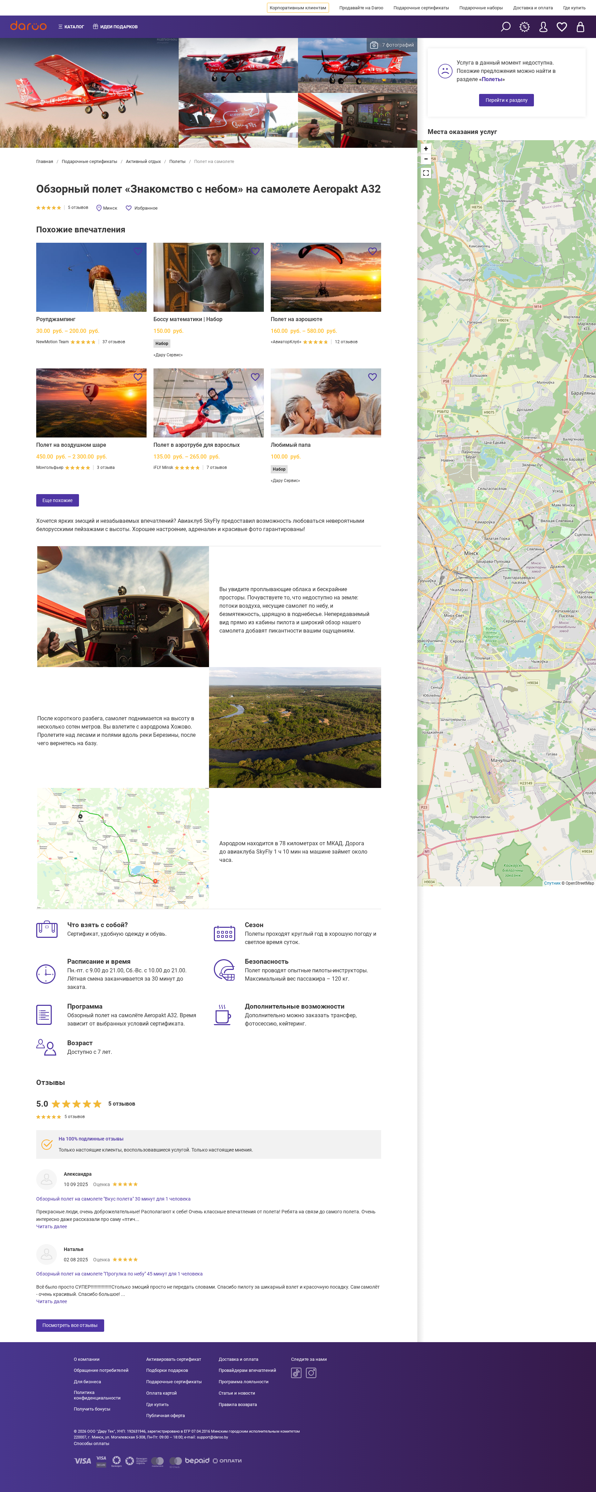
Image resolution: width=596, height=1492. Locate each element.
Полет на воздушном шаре (71, 445)
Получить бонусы (92, 1409)
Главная (45, 161)
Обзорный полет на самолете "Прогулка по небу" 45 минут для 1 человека (119, 1274)
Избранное (146, 208)
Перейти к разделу (507, 100)
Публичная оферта (165, 1415)
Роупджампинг (56, 319)
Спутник (552, 883)
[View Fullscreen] (426, 173)
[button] (426, 149)
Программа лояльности (244, 1381)
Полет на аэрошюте (296, 319)
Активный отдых (143, 161)
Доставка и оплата (533, 7)
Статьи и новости (237, 1393)
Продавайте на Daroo (361, 7)
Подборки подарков (167, 1370)
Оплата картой (161, 1393)
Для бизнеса (87, 1381)
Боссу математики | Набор (187, 319)
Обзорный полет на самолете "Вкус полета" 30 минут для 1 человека (113, 1199)
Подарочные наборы (481, 7)
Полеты (177, 161)
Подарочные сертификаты (421, 7)
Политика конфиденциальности (97, 1395)
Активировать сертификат (173, 1359)
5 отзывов (78, 207)
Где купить (574, 7)
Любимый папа (291, 445)
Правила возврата (238, 1404)
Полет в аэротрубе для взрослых (196, 445)
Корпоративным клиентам (298, 7)
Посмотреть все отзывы (70, 1325)
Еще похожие (57, 500)
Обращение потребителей (101, 1370)
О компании (87, 1359)
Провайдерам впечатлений (247, 1370)
